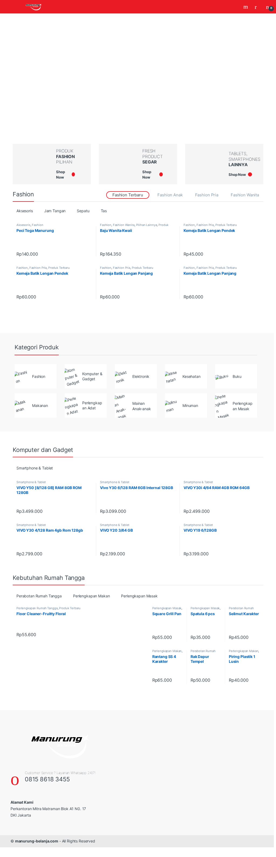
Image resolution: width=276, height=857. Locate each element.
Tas (104, 210)
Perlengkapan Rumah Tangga (37, 608)
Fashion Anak (169, 194)
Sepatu (83, 210)
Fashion (37, 225)
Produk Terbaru (226, 225)
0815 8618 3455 (47, 779)
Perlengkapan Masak (139, 596)
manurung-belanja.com (36, 841)
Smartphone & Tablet (34, 468)
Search (246, 7)
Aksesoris (24, 210)
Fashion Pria (206, 194)
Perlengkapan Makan (91, 596)
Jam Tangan (55, 210)
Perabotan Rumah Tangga (39, 596)
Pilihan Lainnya (146, 225)
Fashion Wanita (245, 194)
